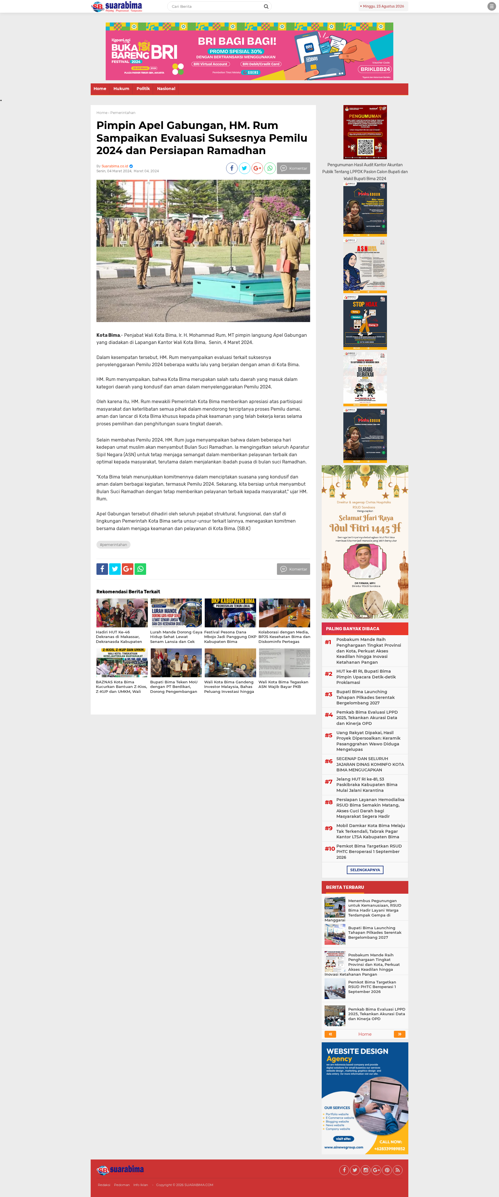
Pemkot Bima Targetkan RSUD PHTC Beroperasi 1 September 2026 (369, 851)
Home (100, 88)
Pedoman (122, 1185)
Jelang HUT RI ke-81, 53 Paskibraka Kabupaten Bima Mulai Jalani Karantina (367, 785)
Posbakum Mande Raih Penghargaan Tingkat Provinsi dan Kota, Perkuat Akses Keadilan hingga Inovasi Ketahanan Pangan (368, 651)
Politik (143, 88)
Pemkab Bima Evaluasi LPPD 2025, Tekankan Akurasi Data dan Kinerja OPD (367, 718)
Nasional (166, 88)
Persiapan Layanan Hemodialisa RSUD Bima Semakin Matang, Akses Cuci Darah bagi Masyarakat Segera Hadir (370, 808)
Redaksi (104, 1185)
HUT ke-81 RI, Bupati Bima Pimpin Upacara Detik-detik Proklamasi (366, 677)
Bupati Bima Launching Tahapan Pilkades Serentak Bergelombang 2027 (365, 697)
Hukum (121, 88)
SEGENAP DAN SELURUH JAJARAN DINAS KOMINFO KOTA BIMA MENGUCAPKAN (370, 764)
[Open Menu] (491, 6)
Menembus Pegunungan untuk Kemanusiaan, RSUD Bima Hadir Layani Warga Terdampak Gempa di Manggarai (363, 910)
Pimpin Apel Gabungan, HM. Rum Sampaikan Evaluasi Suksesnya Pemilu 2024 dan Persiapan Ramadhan (202, 137)
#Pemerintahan (113, 545)
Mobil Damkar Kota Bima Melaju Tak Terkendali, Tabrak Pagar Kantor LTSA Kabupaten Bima (370, 831)
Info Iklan (140, 1185)
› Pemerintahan (121, 113)
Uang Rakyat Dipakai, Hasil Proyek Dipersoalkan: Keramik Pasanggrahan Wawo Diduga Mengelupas (368, 741)
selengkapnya (365, 870)
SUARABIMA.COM (199, 1185)
